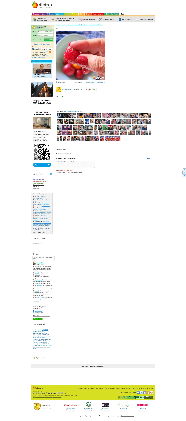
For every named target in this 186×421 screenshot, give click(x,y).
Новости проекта (38, 185)
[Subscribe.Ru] (151, 392)
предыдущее (90, 82)
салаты (41, 342)
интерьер (40, 334)
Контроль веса (127, 19)
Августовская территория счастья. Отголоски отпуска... (41, 218)
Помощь (36, 188)
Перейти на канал (41, 165)
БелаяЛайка (40, 263)
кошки (35, 337)
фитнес (38, 346)
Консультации (98, 14)
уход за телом (47, 345)
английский (35, 329)
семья (45, 342)
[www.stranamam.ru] (70, 407)
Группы (74, 14)
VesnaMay (37, 275)
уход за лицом (37, 345)
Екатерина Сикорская (40, 297)
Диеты (44, 14)
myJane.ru (105, 408)
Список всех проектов (127, 416)
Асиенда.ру (123, 408)
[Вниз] (184, 176)
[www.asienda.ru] (123, 407)
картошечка (37, 283)
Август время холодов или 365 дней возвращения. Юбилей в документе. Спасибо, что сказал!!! (42, 212)
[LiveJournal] (141, 392)
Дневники (59, 14)
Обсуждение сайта (39, 181)
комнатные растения (38, 336)
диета (45, 329)
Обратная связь (40, 358)
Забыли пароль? (36, 40)
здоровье (35, 334)
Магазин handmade (111, 14)
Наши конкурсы (38, 179)
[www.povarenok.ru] (88, 407)
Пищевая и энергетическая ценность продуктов (64, 19)
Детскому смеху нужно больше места (42, 113)
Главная (36, 14)
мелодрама (35, 339)
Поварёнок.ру (88, 408)
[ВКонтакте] (144, 392)
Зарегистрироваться (64, 170)
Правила (36, 186)
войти (60, 172)
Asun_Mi (37, 290)
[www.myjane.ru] (105, 407)
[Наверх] (184, 169)
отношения (42, 339)
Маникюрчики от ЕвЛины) (96, 25)
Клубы (112, 388)
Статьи (51, 14)
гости (40, 329)
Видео (88, 14)
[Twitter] (138, 392)
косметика (46, 336)
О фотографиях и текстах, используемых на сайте (47, 397)
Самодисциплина (146, 19)
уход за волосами (43, 343)
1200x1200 (61, 82)
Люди (67, 14)
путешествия (42, 340)
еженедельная (39, 312)
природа (48, 339)
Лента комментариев (39, 232)
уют (34, 347)
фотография (43, 346)
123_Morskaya (38, 285)
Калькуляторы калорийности (42, 19)
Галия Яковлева (51, 393)
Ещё (122, 14)
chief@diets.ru (62, 393)
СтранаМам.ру (70, 408)
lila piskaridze (38, 266)
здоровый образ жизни (40, 333)
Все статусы (36, 301)
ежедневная (38, 311)
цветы (48, 346)
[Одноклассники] (148, 392)
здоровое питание (38, 331)
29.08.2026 (43, 215)
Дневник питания (88, 19)
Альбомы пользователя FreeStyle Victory (77, 25)
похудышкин (38, 288)
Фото (81, 14)
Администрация (38, 183)
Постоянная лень (46, 206)
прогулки (35, 340)
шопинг (34, 348)
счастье (35, 343)
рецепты (35, 342)
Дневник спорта (108, 19)
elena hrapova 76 (39, 279)
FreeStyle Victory (67, 89)
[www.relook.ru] (143, 407)
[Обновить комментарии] (184, 173)
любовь (44, 337)
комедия (46, 334)
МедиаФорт (59, 392)
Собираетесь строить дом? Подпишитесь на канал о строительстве (42, 102)
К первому (99, 82)
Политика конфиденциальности (142, 388)
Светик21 (37, 272)
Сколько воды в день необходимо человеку (39, 75)
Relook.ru (143, 408)
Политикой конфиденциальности (40, 56)
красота (39, 337)
